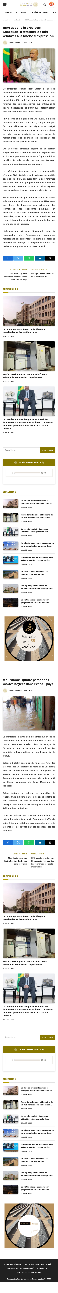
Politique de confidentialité (37, 1264)
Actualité (21, 12)
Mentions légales (12, 1264)
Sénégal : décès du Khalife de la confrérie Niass (42, 275)
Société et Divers (39, 12)
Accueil (8, 12)
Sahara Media (14, 42)
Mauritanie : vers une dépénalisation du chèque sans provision (15, 861)
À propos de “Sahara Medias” (20, 1268)
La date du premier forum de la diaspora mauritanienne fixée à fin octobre (24, 330)
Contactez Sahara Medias (29, 1272)
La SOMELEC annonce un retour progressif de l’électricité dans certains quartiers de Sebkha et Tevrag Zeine (35, 604)
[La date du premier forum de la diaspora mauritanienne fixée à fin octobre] (29, 311)
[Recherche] (44, 4)
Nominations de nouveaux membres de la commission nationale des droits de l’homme (37, 546)
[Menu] (4, 4)
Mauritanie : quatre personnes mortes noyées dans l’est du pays (15, 277)
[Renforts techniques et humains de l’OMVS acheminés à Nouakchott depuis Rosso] (29, 356)
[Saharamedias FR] (29, 4)
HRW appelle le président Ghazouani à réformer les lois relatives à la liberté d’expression (42, 862)
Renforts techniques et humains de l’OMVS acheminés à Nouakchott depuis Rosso (25, 375)
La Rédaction (43, 1268)
